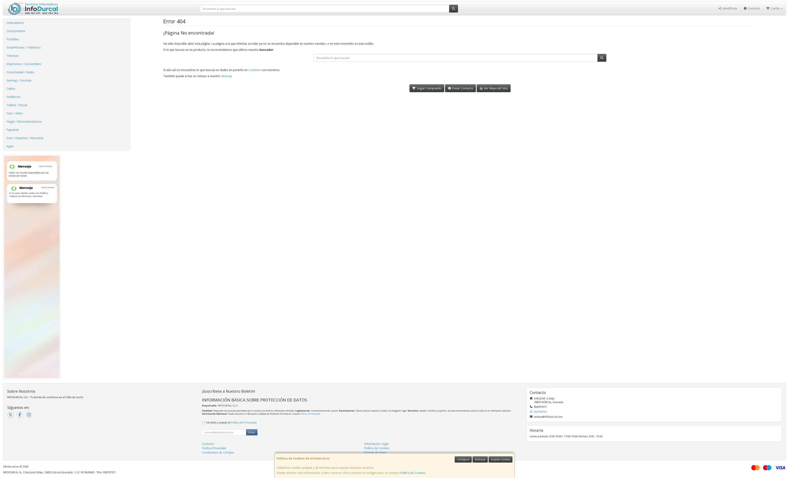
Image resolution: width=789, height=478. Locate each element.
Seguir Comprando (429, 88)
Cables (10, 89)
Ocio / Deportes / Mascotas (25, 138)
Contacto (753, 8)
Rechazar (480, 459)
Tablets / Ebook (16, 105)
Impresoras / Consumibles (23, 64)
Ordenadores (15, 23)
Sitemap (226, 76)
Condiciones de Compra (218, 452)
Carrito (775, 8)
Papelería (12, 130)
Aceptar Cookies (500, 459)
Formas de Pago (375, 452)
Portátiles (12, 39)
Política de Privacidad (310, 413)
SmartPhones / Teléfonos (23, 47)
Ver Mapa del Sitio (495, 88)
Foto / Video (14, 113)
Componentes (15, 31)
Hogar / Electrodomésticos (24, 121)
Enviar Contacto (462, 88)
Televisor (12, 56)
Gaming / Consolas (19, 80)
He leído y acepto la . (231, 422)
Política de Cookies (412, 473)
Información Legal (376, 444)
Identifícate (729, 8)
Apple (10, 146)
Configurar (463, 459)
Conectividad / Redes (20, 72)
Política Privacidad (214, 448)
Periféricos (13, 97)
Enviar (251, 432)
